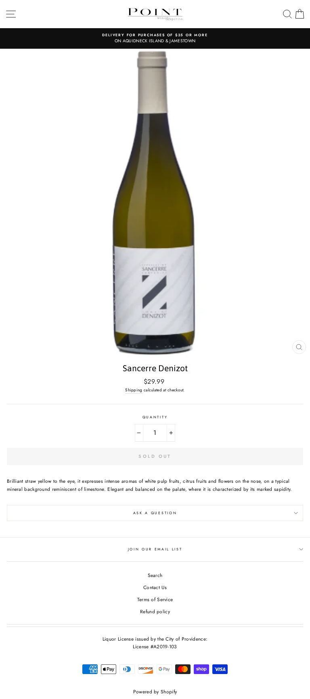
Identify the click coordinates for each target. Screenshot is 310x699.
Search (155, 575)
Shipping (133, 390)
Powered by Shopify (155, 691)
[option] (155, 38)
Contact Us (155, 587)
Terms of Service (155, 599)
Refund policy (155, 611)
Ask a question (155, 512)
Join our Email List (155, 549)
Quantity (155, 417)
